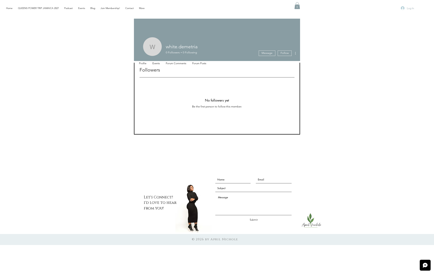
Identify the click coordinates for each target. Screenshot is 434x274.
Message (267, 53)
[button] (297, 5)
